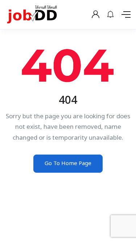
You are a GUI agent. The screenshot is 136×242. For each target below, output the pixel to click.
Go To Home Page (68, 163)
